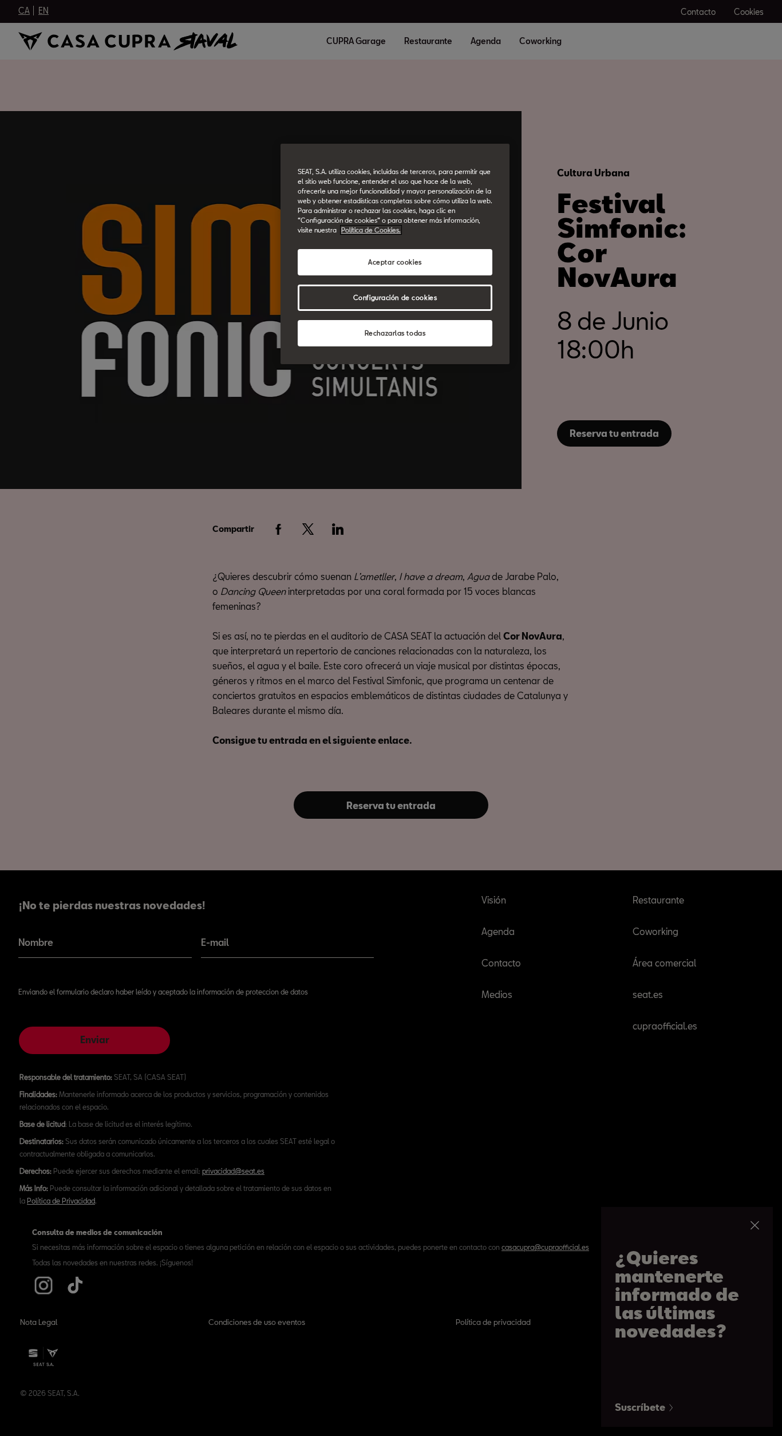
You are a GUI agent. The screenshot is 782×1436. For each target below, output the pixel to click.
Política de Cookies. (371, 230)
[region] (395, 254)
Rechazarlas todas (395, 333)
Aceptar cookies (395, 262)
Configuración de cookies (395, 297)
